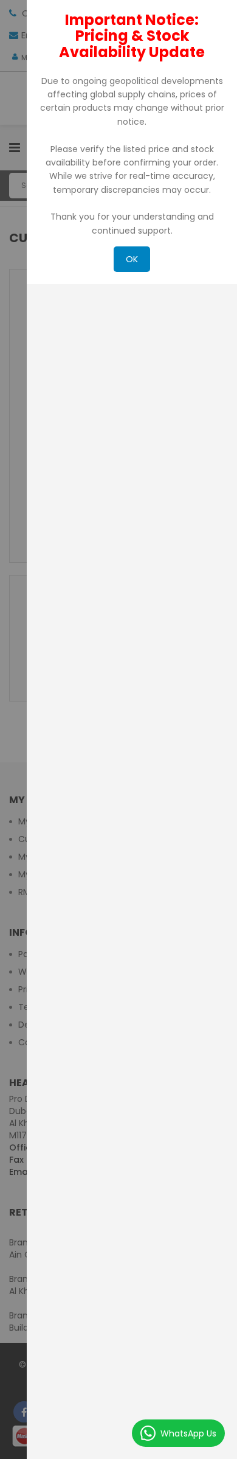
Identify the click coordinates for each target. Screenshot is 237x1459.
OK (132, 259)
